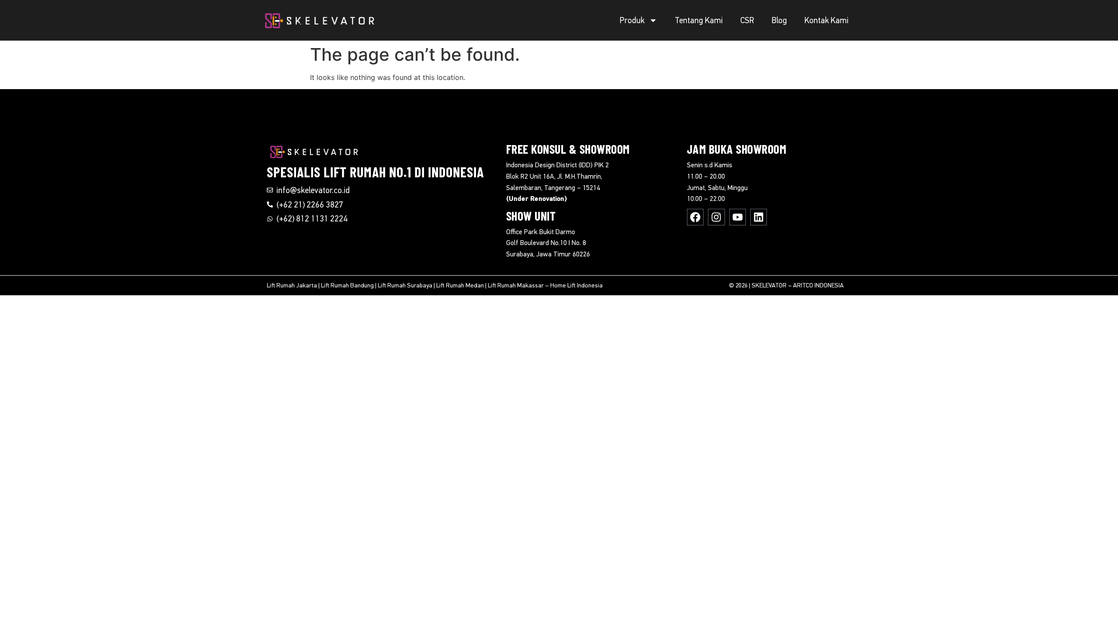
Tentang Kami (699, 20)
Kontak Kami (826, 20)
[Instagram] (716, 217)
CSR (747, 20)
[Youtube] (737, 217)
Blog (779, 20)
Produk (632, 20)
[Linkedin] (758, 217)
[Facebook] (695, 217)
